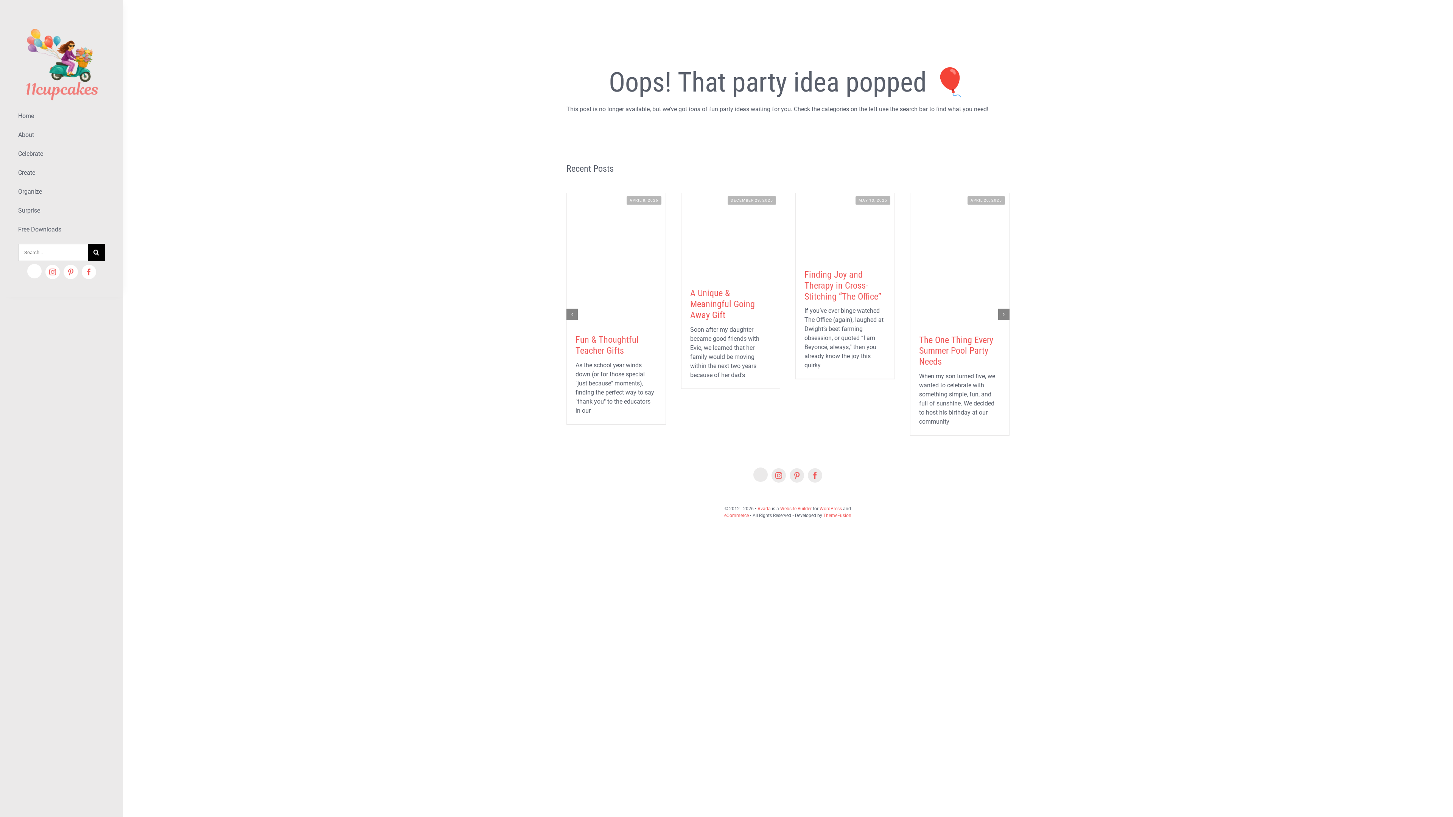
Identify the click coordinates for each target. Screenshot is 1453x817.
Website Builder (796, 508)
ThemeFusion (837, 515)
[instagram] (52, 272)
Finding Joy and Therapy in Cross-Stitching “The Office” (842, 285)
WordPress (831, 508)
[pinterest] (71, 272)
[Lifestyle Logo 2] (61, 25)
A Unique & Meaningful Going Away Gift (722, 304)
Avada (764, 508)
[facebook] (89, 272)
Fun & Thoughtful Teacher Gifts (607, 345)
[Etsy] (34, 271)
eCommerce (736, 515)
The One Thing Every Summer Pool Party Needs (956, 351)
